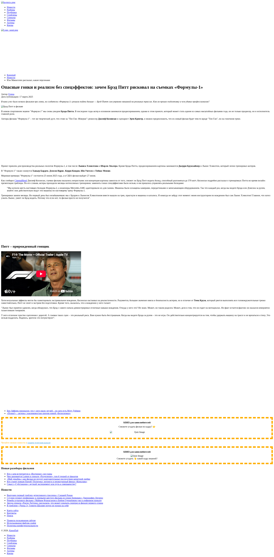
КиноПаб (13, 530)
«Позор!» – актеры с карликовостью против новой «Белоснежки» (39, 413)
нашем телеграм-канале (39, 442)
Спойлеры (12, 15)
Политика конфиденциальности (22, 525)
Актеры (10, 22)
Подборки (12, 12)
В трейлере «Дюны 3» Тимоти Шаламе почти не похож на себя (37, 505)
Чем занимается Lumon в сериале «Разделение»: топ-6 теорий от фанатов (42, 476)
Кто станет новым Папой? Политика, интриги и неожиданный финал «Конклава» (47, 481)
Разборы (11, 10)
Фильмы (11, 20)
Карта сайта (12, 510)
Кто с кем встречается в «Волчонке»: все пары (29, 474)
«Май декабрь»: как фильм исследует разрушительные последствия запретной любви (48, 479)
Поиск (10, 515)
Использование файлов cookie (21, 523)
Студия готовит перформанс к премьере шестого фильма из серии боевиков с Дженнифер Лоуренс (55, 498)
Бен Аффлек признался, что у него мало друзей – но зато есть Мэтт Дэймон (43, 411)
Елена (11, 94)
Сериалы (11, 17)
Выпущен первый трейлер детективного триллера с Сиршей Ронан (40, 495)
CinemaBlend (21, 180)
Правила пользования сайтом (21, 520)
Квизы (10, 25)
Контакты (11, 513)
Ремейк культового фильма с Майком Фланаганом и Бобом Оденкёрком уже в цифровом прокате (54, 500)
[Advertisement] (91, 51)
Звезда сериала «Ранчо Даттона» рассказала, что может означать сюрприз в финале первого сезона (55, 503)
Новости (11, 7)
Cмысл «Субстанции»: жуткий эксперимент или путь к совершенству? (41, 484)
